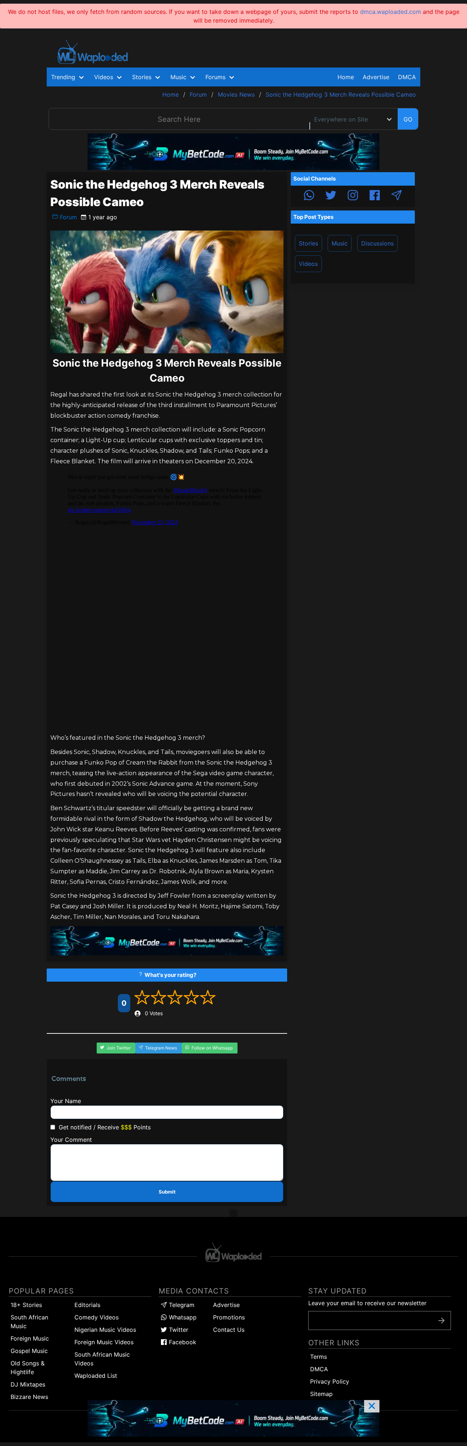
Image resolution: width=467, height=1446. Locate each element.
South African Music (29, 1322)
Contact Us (228, 1329)
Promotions (229, 1317)
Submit (167, 1192)
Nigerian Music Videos (105, 1329)
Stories (308, 243)
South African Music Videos (102, 1359)
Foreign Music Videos (104, 1342)
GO (408, 119)
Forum (67, 217)
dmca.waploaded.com (390, 11)
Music (340, 243)
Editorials (87, 1304)
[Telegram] (396, 196)
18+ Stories (26, 1304)
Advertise (226, 1304)
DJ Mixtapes (28, 1384)
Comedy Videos (96, 1317)
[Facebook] (374, 196)
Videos (308, 263)
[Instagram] (352, 196)
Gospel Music (29, 1350)
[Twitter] (330, 196)
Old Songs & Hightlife (28, 1368)
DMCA (407, 77)
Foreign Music (30, 1338)
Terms (318, 1356)
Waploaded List (95, 1375)
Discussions (377, 243)
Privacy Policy (329, 1381)
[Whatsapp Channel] (309, 196)
